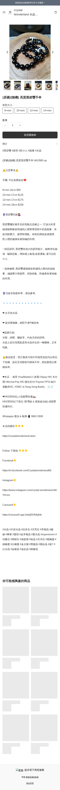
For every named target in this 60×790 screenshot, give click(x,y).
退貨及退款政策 (32, 777)
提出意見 (30, 783)
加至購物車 (30, 135)
